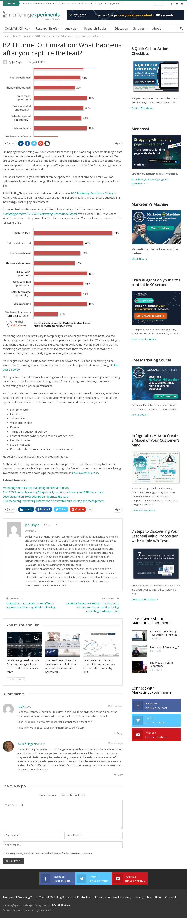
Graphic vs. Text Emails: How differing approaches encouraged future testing (30, 605)
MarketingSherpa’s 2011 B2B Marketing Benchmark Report (40, 214)
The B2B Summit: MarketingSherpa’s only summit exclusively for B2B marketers (53, 492)
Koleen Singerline (28, 744)
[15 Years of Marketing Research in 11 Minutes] (139, 635)
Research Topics (95, 28)
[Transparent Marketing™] (139, 651)
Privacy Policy (143, 897)
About (156, 28)
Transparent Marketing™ (164, 647)
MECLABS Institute (61, 905)
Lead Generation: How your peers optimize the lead (35, 496)
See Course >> (140, 414)
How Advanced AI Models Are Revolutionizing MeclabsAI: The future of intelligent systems (72, 3)
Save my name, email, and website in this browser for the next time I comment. (49, 853)
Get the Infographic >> (144, 510)
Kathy (21, 706)
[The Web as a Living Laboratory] (139, 667)
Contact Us (171, 897)
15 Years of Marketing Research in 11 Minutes (163, 633)
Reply (119, 733)
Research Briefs (46, 28)
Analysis (70, 28)
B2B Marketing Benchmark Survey (92, 193)
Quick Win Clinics (16, 28)
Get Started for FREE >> (144, 339)
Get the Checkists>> (143, 108)
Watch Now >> (140, 259)
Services (138, 28)
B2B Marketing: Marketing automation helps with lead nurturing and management (53, 501)
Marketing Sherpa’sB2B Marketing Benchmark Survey (36, 488)
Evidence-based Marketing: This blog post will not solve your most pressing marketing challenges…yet (92, 607)
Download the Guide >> (145, 599)
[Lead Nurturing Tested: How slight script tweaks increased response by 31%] (101, 644)
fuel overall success (86, 473)
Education (121, 28)
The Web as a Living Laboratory (161, 664)
